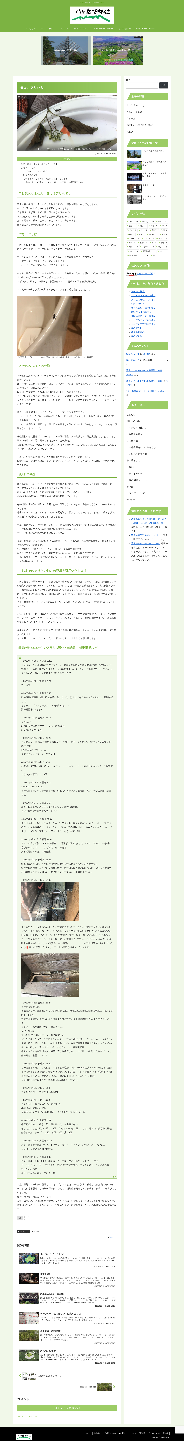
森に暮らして (24, 1232)
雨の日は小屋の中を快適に (140, 125)
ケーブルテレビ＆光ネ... (143, 320)
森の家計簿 (136, 336)
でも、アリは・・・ (32, 168)
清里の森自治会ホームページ (145, 543)
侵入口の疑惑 (31, 175)
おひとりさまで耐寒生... (143, 295)
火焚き (130, 131)
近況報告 (141, 1433)
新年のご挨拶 (138, 291)
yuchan (146, 354)
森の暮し (37, 1232)
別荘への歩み (110, 1433)
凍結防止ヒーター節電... (143, 316)
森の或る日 (136, 328)
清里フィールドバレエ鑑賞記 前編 (144, 370)
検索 (128, 80)
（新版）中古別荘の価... (143, 324)
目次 (63, 159)
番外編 (165, 1433)
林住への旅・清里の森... (143, 308)
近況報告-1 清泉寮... (141, 312)
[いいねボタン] (20, 1218)
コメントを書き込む (67, 1407)
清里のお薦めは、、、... (143, 332)
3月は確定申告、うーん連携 (140, 391)
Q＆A (134, 1433)
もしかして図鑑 (134, 112)
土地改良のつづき (136, 105)
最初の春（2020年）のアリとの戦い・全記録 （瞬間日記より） (54, 182)
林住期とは (98, 1433)
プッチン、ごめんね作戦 (36, 171)
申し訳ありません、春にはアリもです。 (41, 164)
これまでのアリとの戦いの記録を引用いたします (45, 179)
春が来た (131, 118)
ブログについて (154, 1433)
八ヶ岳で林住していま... (143, 299)
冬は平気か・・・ (140, 303)
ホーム (88, 1433)
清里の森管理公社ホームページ (147, 535)
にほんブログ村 (145, 273)
